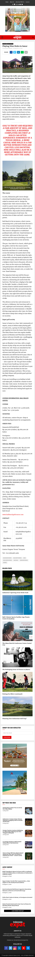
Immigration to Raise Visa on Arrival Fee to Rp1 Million (12, 808)
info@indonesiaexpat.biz (21, 940)
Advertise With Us (20, 2)
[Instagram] (15, 948)
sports (5, 562)
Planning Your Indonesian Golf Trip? (14, 718)
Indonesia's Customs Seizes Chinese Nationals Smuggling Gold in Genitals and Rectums (12, 820)
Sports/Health (10, 43)
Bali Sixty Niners (17, 557)
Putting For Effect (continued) (12, 694)
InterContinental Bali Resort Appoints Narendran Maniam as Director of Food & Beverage (16, 889)
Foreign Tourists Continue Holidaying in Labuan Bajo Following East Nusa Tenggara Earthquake (13, 832)
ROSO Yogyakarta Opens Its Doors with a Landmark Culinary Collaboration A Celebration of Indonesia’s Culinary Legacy (17, 873)
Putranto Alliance (8, 48)
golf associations (7, 560)
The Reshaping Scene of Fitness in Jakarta (16, 669)
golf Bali (16, 560)
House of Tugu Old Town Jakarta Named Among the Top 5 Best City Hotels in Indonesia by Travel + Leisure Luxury (13, 854)
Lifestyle (4, 43)
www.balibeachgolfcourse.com (12, 514)
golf (24, 557)
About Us (12, 2)
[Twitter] (10, 948)
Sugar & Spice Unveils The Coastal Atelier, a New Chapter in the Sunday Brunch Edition (16, 881)
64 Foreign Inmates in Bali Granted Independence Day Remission (12, 842)
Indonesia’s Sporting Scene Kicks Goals (15, 592)
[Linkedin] (19, 948)
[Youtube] (23, 948)
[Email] (28, 948)
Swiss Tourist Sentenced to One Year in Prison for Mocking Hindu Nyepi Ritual (16, 904)
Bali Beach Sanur (7, 557)
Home (7, 2)
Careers (27, 2)
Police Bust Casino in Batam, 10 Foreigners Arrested (17, 897)
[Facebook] (6, 948)
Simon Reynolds (24, 560)
